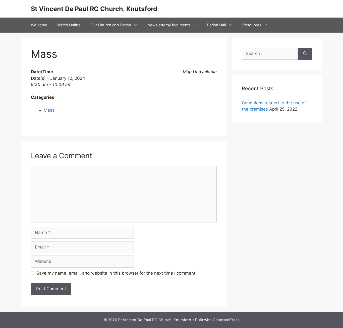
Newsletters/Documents (169, 25)
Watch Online (69, 25)
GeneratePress (226, 319)
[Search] (305, 54)
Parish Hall (216, 25)
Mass (49, 110)
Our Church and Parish (111, 25)
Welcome (39, 25)
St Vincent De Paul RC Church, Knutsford (94, 9)
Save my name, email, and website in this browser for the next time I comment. (116, 273)
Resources (251, 25)
